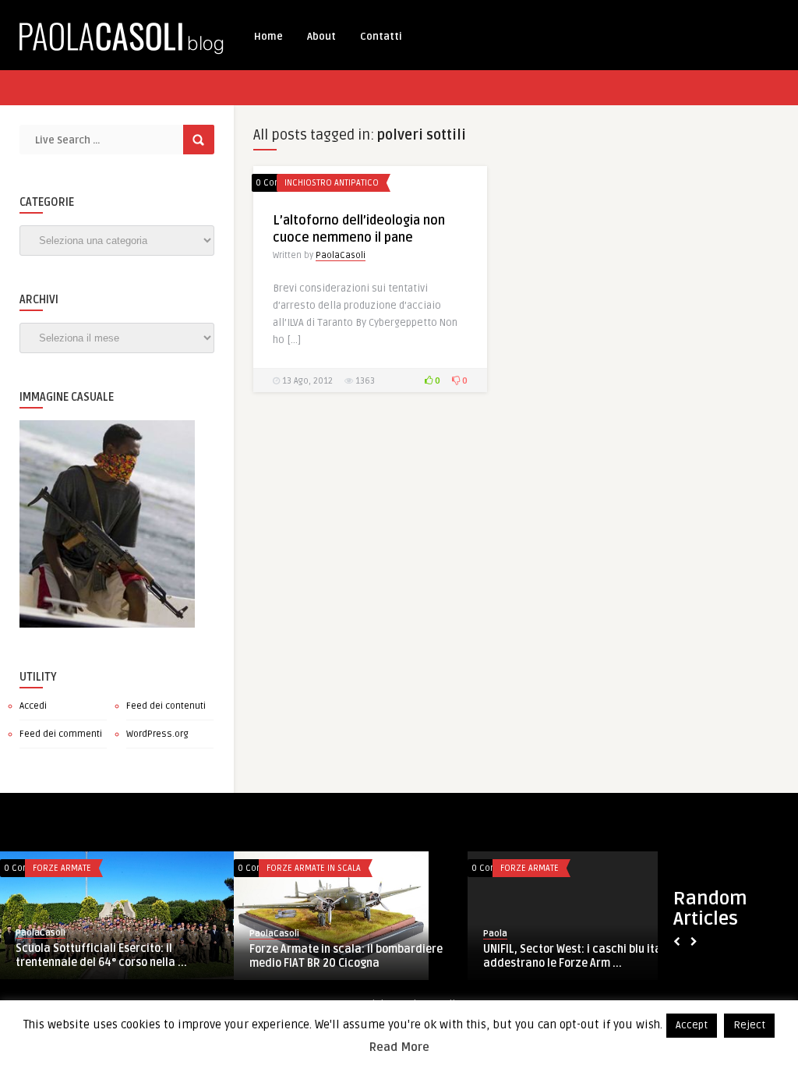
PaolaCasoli (340, 255)
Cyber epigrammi (568, 868)
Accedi (33, 706)
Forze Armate (94, 868)
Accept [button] (692, 1025)
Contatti (381, 36)
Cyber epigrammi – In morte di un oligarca (599, 956)
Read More (399, 1047)
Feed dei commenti (60, 734)
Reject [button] (749, 1025)
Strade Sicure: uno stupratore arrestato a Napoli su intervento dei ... (145, 956)
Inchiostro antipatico (331, 183)
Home (268, 36)
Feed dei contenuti (166, 706)
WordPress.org (157, 734)
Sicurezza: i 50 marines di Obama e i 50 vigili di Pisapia (381, 956)
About (321, 36)
